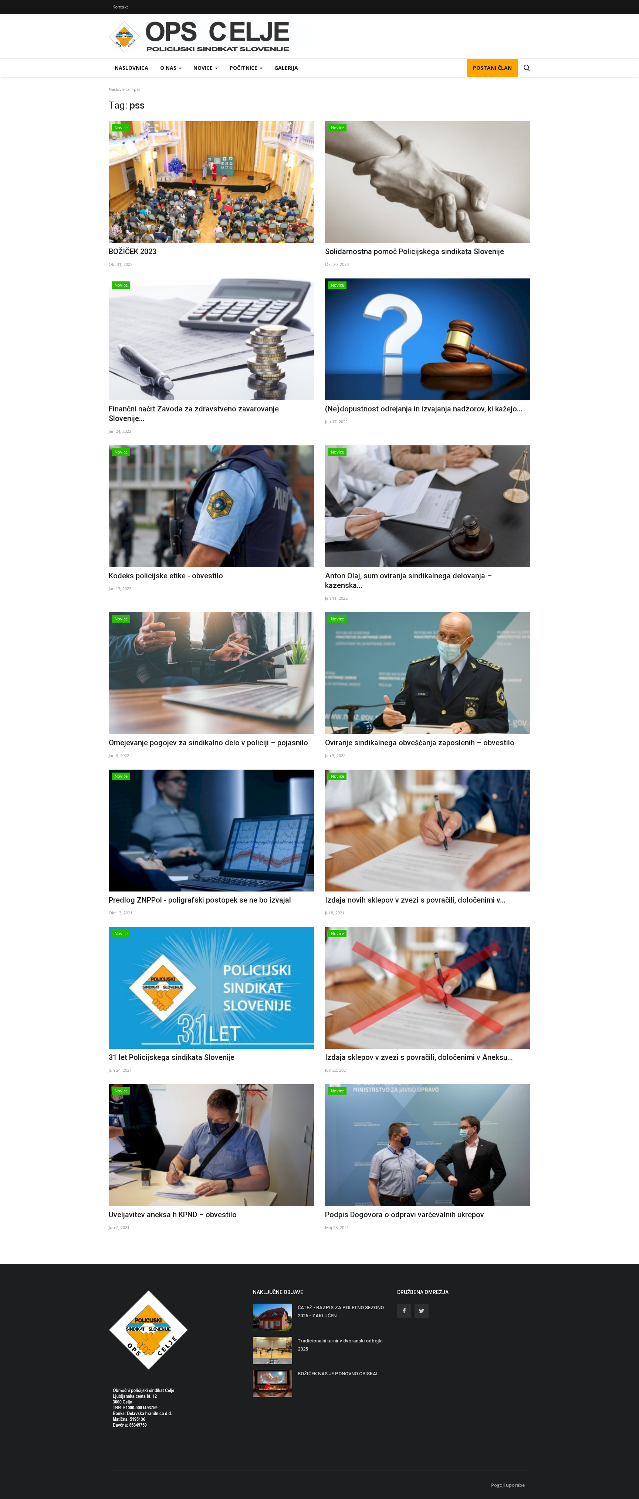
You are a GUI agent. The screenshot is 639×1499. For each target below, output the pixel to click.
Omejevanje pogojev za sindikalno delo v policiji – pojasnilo (208, 742)
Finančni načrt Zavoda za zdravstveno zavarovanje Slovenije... (194, 413)
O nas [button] (169, 67)
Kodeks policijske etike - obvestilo (166, 575)
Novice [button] (203, 67)
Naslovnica (131, 67)
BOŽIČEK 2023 (132, 251)
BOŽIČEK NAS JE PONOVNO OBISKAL (338, 1373)
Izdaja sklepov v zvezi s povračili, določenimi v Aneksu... (419, 1057)
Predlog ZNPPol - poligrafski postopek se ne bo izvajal (200, 900)
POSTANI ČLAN (492, 67)
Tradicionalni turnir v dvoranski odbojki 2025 (340, 1345)
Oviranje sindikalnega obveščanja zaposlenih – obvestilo (419, 742)
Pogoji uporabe (508, 1485)
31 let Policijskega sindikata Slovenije (171, 1057)
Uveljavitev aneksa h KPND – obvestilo (173, 1214)
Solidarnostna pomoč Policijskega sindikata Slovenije (414, 251)
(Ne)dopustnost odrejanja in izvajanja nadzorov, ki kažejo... (424, 408)
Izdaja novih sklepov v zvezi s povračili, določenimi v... (415, 900)
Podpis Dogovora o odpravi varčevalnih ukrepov (404, 1214)
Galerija (286, 67)
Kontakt (120, 7)
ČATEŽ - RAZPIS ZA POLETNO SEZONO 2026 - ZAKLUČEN (341, 1311)
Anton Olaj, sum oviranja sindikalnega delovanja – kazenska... (408, 580)
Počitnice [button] (244, 67)
